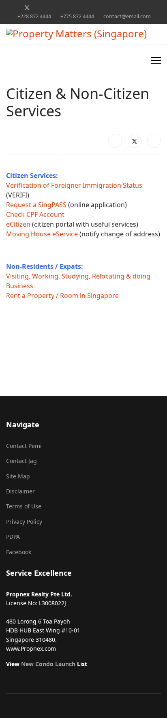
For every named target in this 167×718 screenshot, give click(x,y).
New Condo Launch (48, 664)
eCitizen (18, 224)
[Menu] (156, 60)
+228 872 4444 (34, 16)
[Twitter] (27, 7)
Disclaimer (20, 491)
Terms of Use (23, 506)
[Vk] (153, 7)
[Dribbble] (77, 7)
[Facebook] (14, 7)
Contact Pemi (24, 446)
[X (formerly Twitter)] (134, 141)
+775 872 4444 (77, 16)
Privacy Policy (24, 521)
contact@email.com (127, 16)
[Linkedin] (65, 7)
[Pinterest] (40, 7)
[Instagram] (90, 7)
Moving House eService (42, 233)
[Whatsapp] (128, 7)
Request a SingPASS (36, 204)
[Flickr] (140, 7)
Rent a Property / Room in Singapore (62, 295)
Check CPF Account (35, 214)
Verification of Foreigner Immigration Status (74, 185)
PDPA (13, 536)
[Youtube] (52, 7)
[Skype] (115, 7)
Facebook (18, 552)
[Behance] (103, 7)
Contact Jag (21, 461)
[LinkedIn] (154, 141)
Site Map (18, 476)
